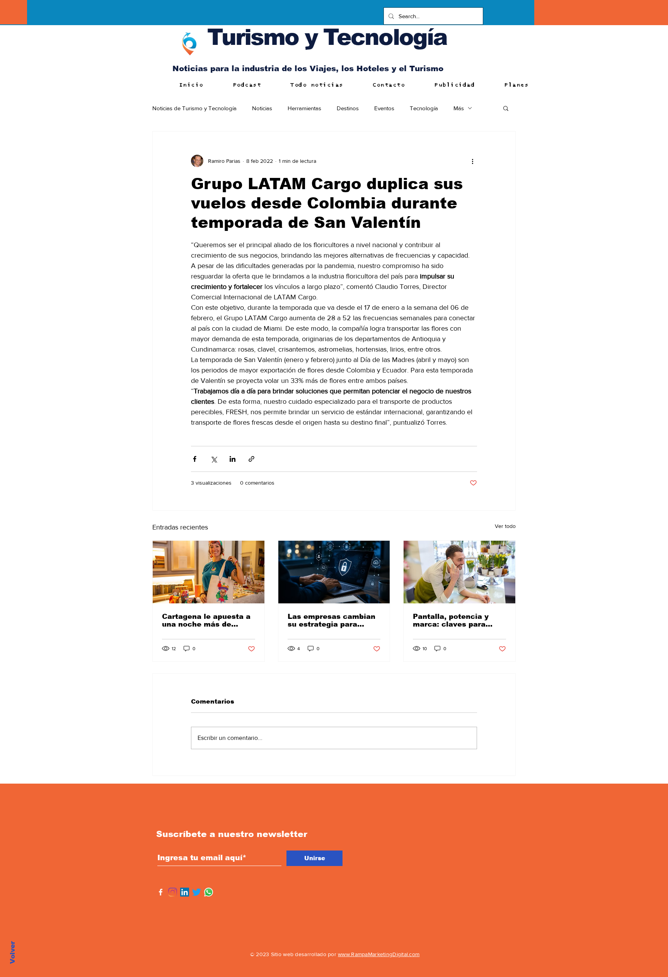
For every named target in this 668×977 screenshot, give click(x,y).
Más (458, 108)
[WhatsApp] (208, 892)
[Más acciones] (472, 161)
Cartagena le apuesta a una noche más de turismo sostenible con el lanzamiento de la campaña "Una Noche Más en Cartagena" (206, 620)
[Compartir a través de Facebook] (194, 459)
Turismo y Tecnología (327, 37)
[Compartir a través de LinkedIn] (232, 459)
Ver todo (505, 526)
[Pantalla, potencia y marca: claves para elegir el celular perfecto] (459, 572)
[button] (506, 108)
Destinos (348, 108)
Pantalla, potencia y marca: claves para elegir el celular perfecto (451, 620)
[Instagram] (172, 892)
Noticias (262, 108)
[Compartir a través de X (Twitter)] (213, 459)
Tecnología (424, 108)
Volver (12, 952)
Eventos (384, 108)
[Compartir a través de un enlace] (251, 459)
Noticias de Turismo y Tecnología (194, 108)
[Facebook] (160, 892)
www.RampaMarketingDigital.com (378, 954)
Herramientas (304, 108)
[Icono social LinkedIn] (184, 892)
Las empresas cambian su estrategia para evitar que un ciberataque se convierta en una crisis (331, 620)
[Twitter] (196, 892)
